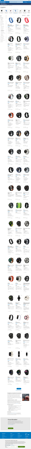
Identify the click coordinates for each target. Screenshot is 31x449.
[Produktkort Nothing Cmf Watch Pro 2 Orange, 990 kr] (11, 115)
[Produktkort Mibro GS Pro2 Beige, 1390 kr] (26, 151)
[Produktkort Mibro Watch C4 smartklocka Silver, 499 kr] (11, 96)
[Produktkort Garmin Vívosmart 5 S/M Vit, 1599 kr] (26, 354)
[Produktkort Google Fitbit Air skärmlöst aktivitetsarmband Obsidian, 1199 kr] (11, 241)
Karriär (11, 437)
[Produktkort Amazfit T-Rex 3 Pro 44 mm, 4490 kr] (18, 151)
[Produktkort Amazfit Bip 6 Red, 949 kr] (11, 278)
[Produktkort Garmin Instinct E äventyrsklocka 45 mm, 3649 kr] (18, 223)
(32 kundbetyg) (12, 266)
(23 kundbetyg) (12, 26)
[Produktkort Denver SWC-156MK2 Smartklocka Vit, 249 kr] (11, 354)
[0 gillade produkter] (29, 2)
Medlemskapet (11, 435)
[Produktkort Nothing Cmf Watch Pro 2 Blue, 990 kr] (18, 170)
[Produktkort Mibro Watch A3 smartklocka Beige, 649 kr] (26, 77)
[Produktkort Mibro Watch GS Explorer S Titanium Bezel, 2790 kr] (26, 223)
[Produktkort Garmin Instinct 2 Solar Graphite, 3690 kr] (18, 335)
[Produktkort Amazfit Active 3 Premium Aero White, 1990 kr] (11, 58)
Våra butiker (11, 438)
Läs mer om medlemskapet (10, 424)
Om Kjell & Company (12, 434)
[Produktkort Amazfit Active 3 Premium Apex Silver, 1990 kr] (26, 96)
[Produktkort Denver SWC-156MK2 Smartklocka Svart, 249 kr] (26, 335)
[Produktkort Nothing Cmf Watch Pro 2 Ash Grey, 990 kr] (26, 170)
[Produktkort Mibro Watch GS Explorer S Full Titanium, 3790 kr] (26, 260)
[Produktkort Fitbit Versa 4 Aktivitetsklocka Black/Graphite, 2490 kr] (11, 170)
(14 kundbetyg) (12, 378)
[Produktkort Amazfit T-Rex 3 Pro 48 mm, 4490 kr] (18, 115)
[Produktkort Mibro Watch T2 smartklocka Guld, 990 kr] (26, 58)
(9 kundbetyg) (20, 139)
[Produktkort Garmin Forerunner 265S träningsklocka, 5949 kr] (11, 223)
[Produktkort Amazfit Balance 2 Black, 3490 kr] (18, 96)
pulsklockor (17, 403)
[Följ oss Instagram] (27, 434)
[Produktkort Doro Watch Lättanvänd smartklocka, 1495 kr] (18, 298)
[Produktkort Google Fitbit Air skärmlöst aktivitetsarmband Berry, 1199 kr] (26, 20)
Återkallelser (3, 438)
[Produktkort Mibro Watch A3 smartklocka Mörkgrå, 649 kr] (18, 58)
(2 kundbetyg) (27, 194)
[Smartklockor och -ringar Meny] (8, 5)
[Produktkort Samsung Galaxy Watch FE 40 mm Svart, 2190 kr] (18, 260)
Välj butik (11, 52)
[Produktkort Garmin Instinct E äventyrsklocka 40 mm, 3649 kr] (18, 188)
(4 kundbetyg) (27, 44)
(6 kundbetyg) (12, 341)
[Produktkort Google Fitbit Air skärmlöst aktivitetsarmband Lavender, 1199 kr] (11, 20)
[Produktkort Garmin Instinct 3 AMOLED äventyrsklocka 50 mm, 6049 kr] (11, 298)
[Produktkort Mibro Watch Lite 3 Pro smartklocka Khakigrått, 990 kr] (18, 77)
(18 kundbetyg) (20, 64)
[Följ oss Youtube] (28, 434)
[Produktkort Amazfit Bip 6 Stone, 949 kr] (18, 278)
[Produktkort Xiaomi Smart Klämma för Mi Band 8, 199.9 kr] (18, 205)
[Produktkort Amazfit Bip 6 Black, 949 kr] (26, 241)
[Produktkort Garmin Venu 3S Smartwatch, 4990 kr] (18, 372)
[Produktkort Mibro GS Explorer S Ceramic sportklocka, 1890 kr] (26, 133)
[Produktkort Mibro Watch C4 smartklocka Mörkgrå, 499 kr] (11, 39)
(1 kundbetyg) (20, 157)
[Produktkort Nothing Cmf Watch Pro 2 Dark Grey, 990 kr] (11, 133)
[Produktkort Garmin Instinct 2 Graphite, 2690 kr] (11, 335)
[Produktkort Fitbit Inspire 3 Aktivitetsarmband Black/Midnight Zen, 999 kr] (18, 39)
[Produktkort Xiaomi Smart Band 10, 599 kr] (18, 20)
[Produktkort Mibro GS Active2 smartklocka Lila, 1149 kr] (26, 39)
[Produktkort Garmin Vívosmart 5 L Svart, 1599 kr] (26, 205)
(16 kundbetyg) (12, 45)
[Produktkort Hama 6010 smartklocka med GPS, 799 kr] (11, 77)
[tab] (2, 0)
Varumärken (19, 437)
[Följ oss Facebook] (25, 434)
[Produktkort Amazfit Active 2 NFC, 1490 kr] (18, 241)
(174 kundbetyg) (20, 45)
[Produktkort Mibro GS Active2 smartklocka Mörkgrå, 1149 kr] (11, 205)
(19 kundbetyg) (12, 157)
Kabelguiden (19, 434)
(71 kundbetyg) (20, 175)
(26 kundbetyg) (12, 83)
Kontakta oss (3, 434)
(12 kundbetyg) (12, 284)
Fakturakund (3, 435)
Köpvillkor (3, 437)
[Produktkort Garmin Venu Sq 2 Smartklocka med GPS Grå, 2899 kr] (11, 372)
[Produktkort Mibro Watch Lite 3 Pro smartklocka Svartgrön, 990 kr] (11, 260)
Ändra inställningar (6, 446)
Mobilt (2, 19)
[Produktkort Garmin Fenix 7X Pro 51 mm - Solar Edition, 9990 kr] (26, 188)
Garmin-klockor (12, 413)
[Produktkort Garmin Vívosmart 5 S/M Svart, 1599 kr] (18, 354)
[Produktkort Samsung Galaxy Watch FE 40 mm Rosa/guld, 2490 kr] (26, 317)
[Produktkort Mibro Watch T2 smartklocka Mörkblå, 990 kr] (18, 133)
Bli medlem (10, 428)
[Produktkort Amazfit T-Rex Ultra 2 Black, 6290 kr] (11, 188)
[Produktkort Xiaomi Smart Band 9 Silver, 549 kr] (18, 317)
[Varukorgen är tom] (30, 2)
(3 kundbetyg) (27, 139)
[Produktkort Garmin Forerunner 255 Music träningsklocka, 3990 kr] (26, 372)
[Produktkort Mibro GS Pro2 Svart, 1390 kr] (11, 151)
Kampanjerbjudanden (20, 435)
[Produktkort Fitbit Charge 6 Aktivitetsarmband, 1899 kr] (26, 115)
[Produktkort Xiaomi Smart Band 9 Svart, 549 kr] (11, 317)
